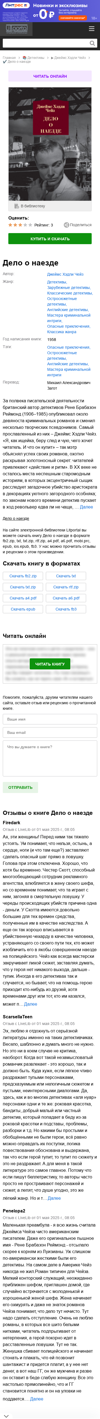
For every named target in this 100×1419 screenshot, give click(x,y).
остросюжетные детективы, (62, 301)
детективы (36, 58)
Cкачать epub (23, 609)
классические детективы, (70, 293)
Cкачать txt (66, 576)
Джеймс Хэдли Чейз (70, 58)
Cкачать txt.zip (23, 587)
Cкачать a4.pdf (23, 598)
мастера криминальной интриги (69, 372)
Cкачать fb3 (66, 609)
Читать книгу (50, 664)
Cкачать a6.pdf (66, 598)
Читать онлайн (50, 76)
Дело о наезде (16, 518)
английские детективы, (68, 309)
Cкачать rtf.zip (66, 587)
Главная (9, 58)
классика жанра (61, 332)
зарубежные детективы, (69, 287)
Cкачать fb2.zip (23, 576)
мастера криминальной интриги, (69, 318)
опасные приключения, (69, 326)
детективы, (57, 282)
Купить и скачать (50, 239)
